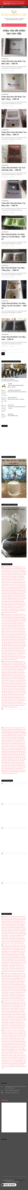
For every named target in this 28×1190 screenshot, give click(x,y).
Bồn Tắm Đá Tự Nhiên (19, 1180)
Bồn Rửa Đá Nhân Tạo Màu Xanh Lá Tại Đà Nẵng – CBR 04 (13, 236)
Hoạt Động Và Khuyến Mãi (7, 379)
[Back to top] (24, 1186)
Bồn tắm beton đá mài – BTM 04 (16, 399)
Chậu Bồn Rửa (5, 58)
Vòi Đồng (10, 383)
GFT (21, 1181)
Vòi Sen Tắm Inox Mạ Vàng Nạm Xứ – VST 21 (17, 407)
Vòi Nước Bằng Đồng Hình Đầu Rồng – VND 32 (16, 386)
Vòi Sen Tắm (11, 405)
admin (12, 70)
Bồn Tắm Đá (10, 414)
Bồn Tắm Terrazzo (12, 397)
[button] (2, 6)
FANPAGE (4, 425)
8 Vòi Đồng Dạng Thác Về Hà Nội (9, 380)
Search (25, 6)
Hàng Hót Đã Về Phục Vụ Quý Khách (17, 391)
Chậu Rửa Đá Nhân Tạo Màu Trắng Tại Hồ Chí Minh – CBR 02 (14, 305)
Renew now (7, 3)
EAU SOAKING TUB (13, 415)
